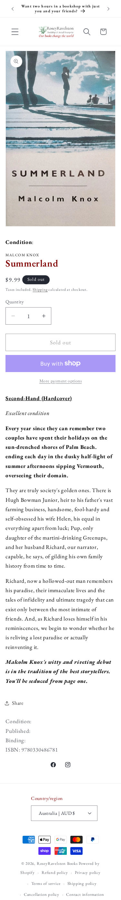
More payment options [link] (60, 381)
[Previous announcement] (12, 9)
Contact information (85, 894)
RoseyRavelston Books (57, 863)
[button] (15, 32)
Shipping (40, 289)
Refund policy (55, 872)
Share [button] (17, 703)
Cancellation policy (41, 894)
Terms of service (46, 883)
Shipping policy (82, 883)
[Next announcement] (108, 9)
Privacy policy (88, 872)
